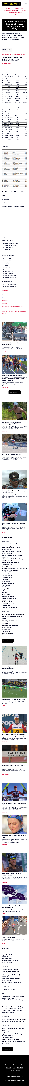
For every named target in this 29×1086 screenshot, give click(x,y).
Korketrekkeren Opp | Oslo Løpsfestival (14, 568)
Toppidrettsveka (18, 8)
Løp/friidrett (5, 352)
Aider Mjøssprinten (7, 561)
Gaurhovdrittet (6, 585)
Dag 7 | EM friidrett (7, 1037)
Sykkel (3, 532)
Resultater (15, 43)
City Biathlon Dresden (8, 596)
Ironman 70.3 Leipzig (8, 604)
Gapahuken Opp (7, 564)
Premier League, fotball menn (11, 982)
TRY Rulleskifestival (8, 602)
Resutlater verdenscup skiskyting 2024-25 (13, 306)
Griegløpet (5, 579)
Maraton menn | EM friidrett (10, 1039)
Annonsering (16, 1064)
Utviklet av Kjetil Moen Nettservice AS (14, 1080)
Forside (4, 1064)
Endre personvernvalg (14, 1070)
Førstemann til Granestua (10, 570)
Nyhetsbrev (20, 1067)
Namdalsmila (6, 574)
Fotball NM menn (7, 624)
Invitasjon (4, 303)
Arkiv (14, 1067)
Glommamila (6, 631)
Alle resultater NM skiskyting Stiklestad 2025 (14, 54)
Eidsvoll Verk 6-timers (8, 583)
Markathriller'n (6, 587)
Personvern (24, 1064)
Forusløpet (5, 566)
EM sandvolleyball (7, 1035)
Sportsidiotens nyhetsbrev (14, 12)
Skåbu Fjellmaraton (8, 633)
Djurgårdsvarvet (7, 577)
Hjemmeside (5, 300)
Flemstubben (6, 581)
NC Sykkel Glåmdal (7, 589)
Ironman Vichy (6, 605)
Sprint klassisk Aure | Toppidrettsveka (13, 614)
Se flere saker (6, 1049)
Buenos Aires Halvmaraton (10, 544)
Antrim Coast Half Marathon (10, 562)
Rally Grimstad (6, 629)
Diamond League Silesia (10, 10)
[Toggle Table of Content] (9, 50)
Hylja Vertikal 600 (7, 572)
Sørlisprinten (6, 594)
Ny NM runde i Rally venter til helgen (13, 1000)
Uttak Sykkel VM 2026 (8, 989)
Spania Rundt (22, 10)
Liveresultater (6, 63)
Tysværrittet (6, 592)
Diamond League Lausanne (10, 969)
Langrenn (4, 431)
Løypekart (5, 290)
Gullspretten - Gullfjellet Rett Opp (12, 559)
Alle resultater (14, 14)
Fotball (3, 705)
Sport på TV (9, 8)
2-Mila (3, 590)
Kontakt (10, 1064)
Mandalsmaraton (7, 635)
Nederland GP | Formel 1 (9, 607)
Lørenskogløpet (7, 575)
